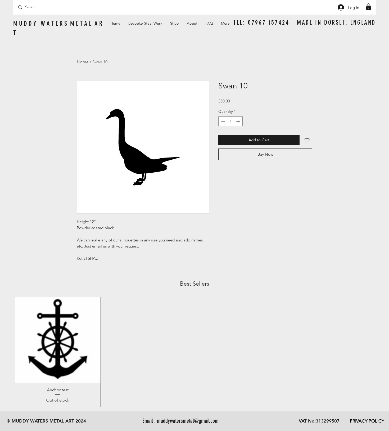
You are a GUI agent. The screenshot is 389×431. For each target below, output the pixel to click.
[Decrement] (222, 121)
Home (83, 61)
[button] (368, 6)
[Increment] (238, 121)
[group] (194, 352)
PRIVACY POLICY (367, 421)
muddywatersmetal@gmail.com (188, 420)
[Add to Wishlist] (307, 140)
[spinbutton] (230, 121)
